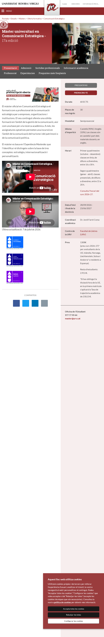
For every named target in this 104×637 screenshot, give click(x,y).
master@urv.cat (72, 318)
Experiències (27, 73)
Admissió (26, 68)
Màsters (22, 18)
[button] (99, 11)
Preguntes (52, 73)
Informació (76, 68)
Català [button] (64, 4)
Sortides (47, 68)
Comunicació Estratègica (53, 18)
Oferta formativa (34, 18)
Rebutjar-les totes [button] (73, 615)
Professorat (10, 73)
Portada (5, 18)
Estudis (14, 18)
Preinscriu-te (81, 93)
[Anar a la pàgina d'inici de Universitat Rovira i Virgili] (20, 4)
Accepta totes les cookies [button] (73, 609)
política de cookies (62, 602)
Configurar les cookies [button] (73, 621)
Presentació (10, 68)
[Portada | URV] (52, 8)
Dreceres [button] (76, 4)
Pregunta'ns (81, 85)
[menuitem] (16, 303)
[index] (30, 94)
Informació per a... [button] (91, 4)
